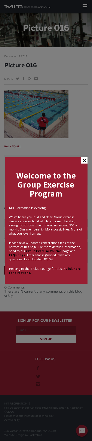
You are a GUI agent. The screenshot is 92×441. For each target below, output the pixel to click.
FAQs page (17, 255)
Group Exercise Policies (43, 251)
